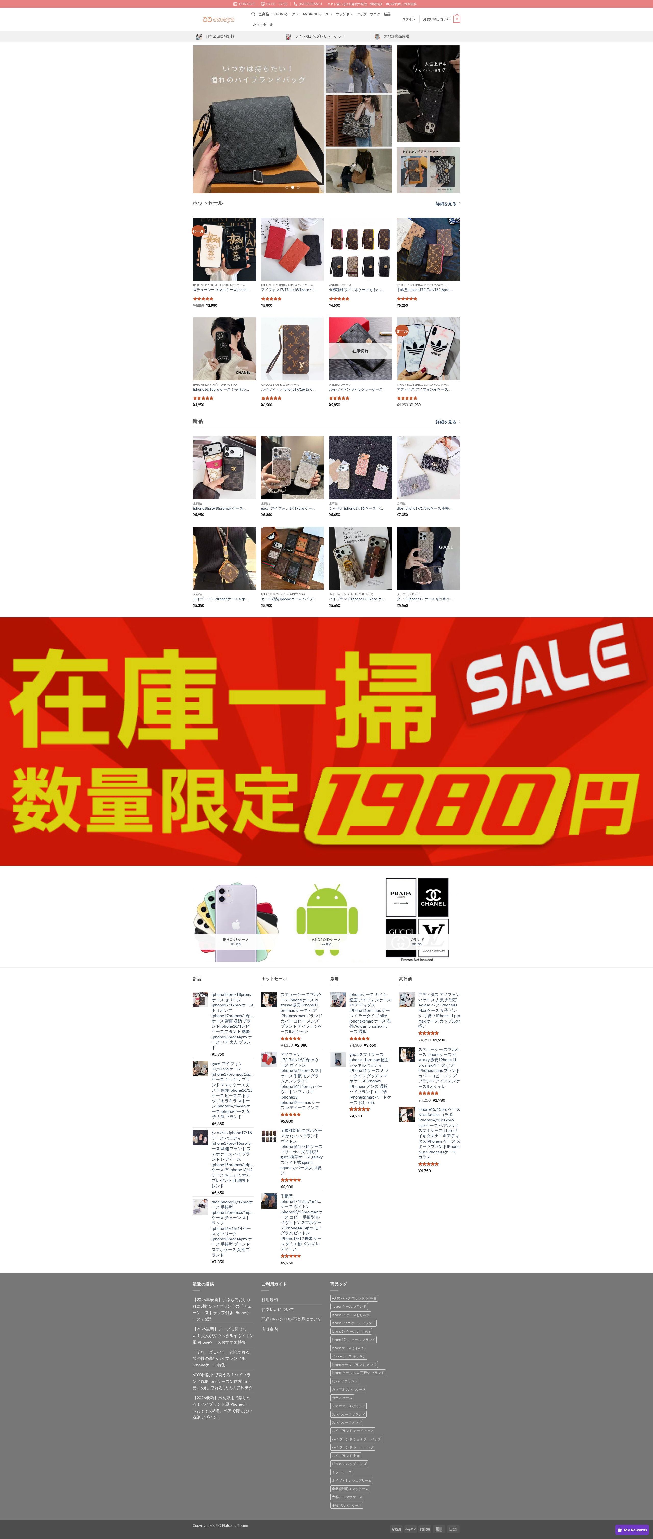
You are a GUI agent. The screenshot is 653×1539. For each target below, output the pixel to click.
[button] (409, 19)
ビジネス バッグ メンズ (349, 1464)
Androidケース (316, 14)
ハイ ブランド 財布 (346, 1456)
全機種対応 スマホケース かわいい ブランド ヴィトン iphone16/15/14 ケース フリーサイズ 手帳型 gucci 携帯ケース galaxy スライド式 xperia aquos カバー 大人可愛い (357, 289)
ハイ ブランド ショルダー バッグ (356, 1439)
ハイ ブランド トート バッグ (353, 1447)
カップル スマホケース (349, 1389)
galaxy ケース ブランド (349, 1306)
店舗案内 (269, 1329)
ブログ (375, 14)
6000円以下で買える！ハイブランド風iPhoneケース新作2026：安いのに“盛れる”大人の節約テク (223, 1381)
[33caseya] (218, 19)
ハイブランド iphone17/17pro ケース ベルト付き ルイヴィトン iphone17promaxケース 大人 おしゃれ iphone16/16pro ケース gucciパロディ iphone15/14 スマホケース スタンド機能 (357, 599)
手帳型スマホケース (347, 1505)
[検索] (253, 14)
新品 (387, 14)
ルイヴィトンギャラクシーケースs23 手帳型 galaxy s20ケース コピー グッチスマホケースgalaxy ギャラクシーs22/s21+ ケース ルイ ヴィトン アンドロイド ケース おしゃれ (357, 389)
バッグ (361, 14)
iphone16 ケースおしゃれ (351, 1315)
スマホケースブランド (348, 1414)
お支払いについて (277, 1309)
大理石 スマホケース (347, 1497)
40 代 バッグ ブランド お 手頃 (354, 1298)
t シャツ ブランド (345, 1381)
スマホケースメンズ (347, 1422)
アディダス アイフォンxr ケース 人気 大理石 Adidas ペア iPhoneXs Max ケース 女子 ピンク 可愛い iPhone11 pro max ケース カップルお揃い (425, 389)
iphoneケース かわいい (349, 1348)
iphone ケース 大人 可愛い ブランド (358, 1373)
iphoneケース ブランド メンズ (354, 1365)
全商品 (264, 14)
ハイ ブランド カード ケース (353, 1431)
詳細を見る (446, 203)
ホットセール (263, 24)
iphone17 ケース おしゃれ (351, 1331)
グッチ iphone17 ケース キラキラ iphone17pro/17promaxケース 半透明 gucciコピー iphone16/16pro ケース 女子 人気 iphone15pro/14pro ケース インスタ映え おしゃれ (425, 599)
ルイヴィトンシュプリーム (352, 1480)
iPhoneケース (283, 14)
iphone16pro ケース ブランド (353, 1323)
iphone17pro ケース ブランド (353, 1340)
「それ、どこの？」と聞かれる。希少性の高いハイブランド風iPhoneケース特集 (223, 1358)
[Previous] (203, 119)
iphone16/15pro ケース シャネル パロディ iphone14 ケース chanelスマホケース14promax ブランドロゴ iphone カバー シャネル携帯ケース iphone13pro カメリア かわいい (221, 389)
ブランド (342, 14)
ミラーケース (342, 1472)
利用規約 (269, 1299)
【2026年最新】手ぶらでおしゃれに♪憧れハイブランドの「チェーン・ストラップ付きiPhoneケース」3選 (222, 1309)
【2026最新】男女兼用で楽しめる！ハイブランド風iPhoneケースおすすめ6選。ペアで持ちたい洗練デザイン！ (222, 1407)
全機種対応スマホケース (350, 1489)
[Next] (381, 119)
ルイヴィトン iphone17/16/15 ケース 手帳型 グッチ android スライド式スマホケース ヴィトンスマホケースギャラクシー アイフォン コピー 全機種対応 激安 (289, 389)
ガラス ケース (342, 1398)
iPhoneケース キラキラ (349, 1356)
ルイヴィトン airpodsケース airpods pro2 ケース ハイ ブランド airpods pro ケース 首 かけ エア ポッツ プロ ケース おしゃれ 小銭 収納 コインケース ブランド (221, 599)
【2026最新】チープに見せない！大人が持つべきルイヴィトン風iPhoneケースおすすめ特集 (223, 1335)
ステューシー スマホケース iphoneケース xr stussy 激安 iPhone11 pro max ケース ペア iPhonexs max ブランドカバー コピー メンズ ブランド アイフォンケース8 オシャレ (221, 289)
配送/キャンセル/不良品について (291, 1319)
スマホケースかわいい (348, 1406)
